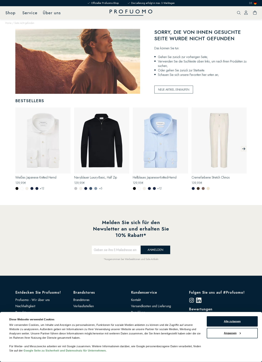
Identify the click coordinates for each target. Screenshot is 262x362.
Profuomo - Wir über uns (32, 300)
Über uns (52, 13)
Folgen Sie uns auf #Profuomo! (217, 292)
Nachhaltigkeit (25, 306)
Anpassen (230, 332)
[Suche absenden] (239, 13)
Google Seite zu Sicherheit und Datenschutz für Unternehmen (65, 350)
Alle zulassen (232, 321)
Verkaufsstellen (83, 306)
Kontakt (136, 300)
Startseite (198, 70)
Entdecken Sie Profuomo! (38, 292)
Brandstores (84, 292)
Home (8, 23)
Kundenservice (144, 292)
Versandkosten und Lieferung (151, 306)
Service (29, 13)
